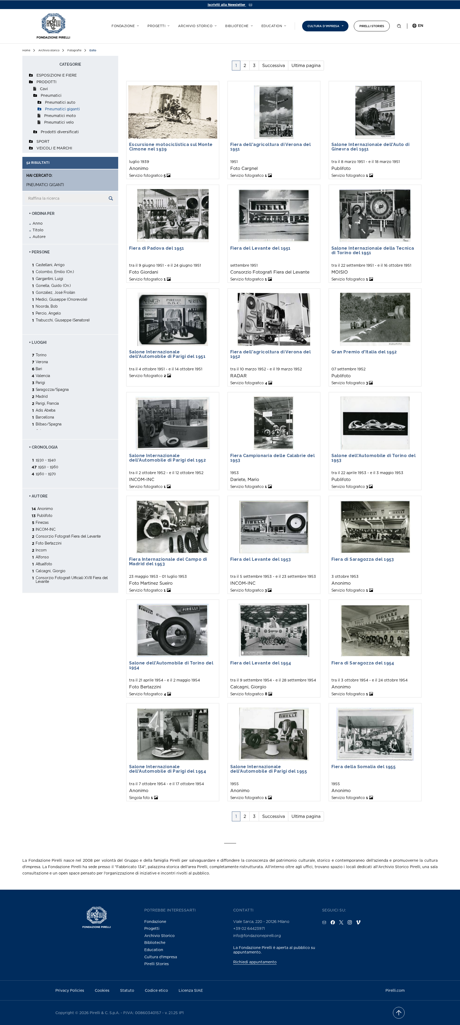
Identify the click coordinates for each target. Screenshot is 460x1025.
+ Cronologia (43, 447)
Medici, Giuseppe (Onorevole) (61, 299)
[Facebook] (333, 922)
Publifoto (44, 515)
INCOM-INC (46, 529)
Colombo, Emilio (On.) (55, 272)
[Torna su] (399, 1013)
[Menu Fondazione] (137, 25)
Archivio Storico (159, 936)
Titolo (37, 230)
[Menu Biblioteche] (251, 25)
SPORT (43, 141)
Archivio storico (195, 26)
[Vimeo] (358, 922)
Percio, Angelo (48, 313)
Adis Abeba (45, 410)
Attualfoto (44, 564)
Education (271, 26)
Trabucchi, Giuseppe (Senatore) (63, 320)
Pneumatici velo (59, 122)
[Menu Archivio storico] (214, 25)
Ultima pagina (306, 65)
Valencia (43, 376)
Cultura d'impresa (323, 26)
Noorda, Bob (47, 306)
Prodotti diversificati (60, 132)
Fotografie (74, 50)
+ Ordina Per (42, 213)
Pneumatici (51, 95)
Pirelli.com (395, 990)
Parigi (40, 382)
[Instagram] (350, 922)
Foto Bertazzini (48, 543)
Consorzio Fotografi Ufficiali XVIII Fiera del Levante (72, 579)
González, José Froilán (55, 292)
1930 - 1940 (46, 460)
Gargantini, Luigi (49, 279)
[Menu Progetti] (167, 25)
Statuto (127, 990)
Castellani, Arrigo (50, 265)
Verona (42, 362)
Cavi (44, 89)
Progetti (156, 26)
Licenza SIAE (191, 990)
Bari (39, 369)
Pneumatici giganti (62, 109)
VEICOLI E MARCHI (54, 148)
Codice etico (156, 990)
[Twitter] (341, 922)
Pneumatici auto (60, 102)
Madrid (42, 396)
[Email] (324, 922)
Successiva (273, 65)
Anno (37, 223)
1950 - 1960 (48, 467)
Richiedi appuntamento (255, 962)
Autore (39, 237)
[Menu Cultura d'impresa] (341, 25)
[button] (399, 27)
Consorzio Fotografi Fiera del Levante (68, 536)
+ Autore (38, 496)
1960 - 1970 (46, 474)
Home (26, 50)
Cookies (102, 990)
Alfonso (42, 557)
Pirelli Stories (371, 26)
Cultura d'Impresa (160, 957)
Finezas (42, 522)
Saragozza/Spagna (52, 389)
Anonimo (45, 509)
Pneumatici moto (60, 116)
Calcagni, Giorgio (50, 571)
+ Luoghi (38, 342)
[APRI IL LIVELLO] (31, 75)
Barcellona (45, 417)
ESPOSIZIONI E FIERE (56, 75)
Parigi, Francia (47, 403)
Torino (41, 355)
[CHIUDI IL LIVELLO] (31, 82)
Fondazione (123, 26)
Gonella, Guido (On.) (53, 285)
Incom (41, 550)
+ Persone (39, 252)
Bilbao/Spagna (48, 424)
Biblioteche (237, 26)
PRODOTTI (46, 82)
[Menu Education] (284, 25)
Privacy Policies (69, 990)
